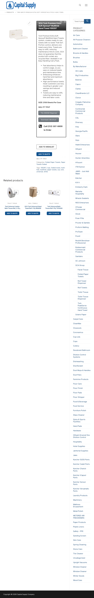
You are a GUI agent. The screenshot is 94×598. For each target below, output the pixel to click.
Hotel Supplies (79, 446)
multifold (43, 170)
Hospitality (77, 442)
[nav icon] (86, 5)
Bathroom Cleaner (80, 49)
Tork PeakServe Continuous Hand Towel (82, 306)
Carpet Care (78, 319)
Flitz (77, 127)
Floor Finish (78, 388)
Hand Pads (77, 426)
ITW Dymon (80, 167)
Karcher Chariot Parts (79, 469)
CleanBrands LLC (82, 93)
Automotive (77, 44)
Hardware (77, 430)
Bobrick (78, 80)
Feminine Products (80, 379)
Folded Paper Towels (52, 162)
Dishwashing (78, 361)
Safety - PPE (78, 531)
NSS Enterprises (82, 203)
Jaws (75, 455)
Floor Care (77, 384)
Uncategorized (79, 558)
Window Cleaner (80, 567)
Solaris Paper (80, 314)
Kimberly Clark (81, 187)
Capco (78, 84)
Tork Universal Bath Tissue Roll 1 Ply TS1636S (53, 207)
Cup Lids (76, 337)
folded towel (55, 168)
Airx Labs (79, 71)
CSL (77, 118)
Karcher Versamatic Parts (81, 490)
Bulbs (75, 62)
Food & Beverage (80, 402)
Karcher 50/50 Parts (81, 459)
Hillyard (78, 149)
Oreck (77, 214)
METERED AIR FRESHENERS (78, 516)
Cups (75, 341)
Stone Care (77, 549)
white (46, 172)
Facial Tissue (83, 270)
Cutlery (76, 346)
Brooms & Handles (80, 53)
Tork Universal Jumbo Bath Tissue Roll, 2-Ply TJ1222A (12, 208)
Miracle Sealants (82, 198)
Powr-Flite (79, 218)
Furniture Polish (79, 410)
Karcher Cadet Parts (81, 464)
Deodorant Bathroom (81, 350)
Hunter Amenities (82, 158)
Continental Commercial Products (80, 111)
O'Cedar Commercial (80, 208)
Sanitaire (79, 256)
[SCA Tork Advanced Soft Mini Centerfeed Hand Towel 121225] (61, 21)
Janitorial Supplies (80, 451)
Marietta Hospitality (79, 192)
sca (59, 170)
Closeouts (77, 328)
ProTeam (79, 232)
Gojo (77, 140)
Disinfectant (78, 366)
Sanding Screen (79, 536)
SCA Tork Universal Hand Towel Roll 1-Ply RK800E (33, 207)
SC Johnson (80, 261)
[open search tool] (80, 5)
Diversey (79, 122)
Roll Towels (33, 203)
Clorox (78, 98)
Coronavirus (78, 332)
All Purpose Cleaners (81, 40)
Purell (77, 236)
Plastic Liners (78, 527)
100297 (43, 168)
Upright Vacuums (80, 562)
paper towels (52, 170)
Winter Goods (78, 576)
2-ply (48, 168)
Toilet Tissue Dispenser (83, 297)
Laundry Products (80, 495)
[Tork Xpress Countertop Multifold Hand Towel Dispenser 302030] (65, 21)
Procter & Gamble (82, 223)
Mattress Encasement (78, 505)
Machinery (77, 500)
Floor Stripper (78, 397)
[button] (29, 23)
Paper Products (79, 522)
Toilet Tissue (12, 203)
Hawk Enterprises (82, 145)
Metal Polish (78, 511)
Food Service (78, 406)
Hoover (78, 153)
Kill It (77, 182)
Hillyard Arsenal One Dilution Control (81, 436)
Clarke (78, 89)
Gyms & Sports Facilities (79, 420)
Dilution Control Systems (79, 356)
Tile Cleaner (78, 553)
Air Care (76, 35)
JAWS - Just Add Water (82, 172)
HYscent (78, 162)
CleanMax (77, 323)
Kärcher (78, 178)
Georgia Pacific (81, 131)
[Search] (87, 21)
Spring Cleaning (79, 544)
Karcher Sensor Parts (79, 483)
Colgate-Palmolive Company (82, 103)
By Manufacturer (80, 66)
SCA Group (79, 265)
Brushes (76, 57)
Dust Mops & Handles (82, 370)
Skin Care (77, 540)
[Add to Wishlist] (16, 192)
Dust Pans (77, 375)
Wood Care (77, 580)
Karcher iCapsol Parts (79, 476)
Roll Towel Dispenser (82, 282)
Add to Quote (44, 154)
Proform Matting (82, 227)
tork (62, 170)
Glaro (77, 136)
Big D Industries (81, 75)
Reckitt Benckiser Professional (82, 241)
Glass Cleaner (78, 415)
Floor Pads (77, 393)
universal (39, 172)
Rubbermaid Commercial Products (80, 249)
